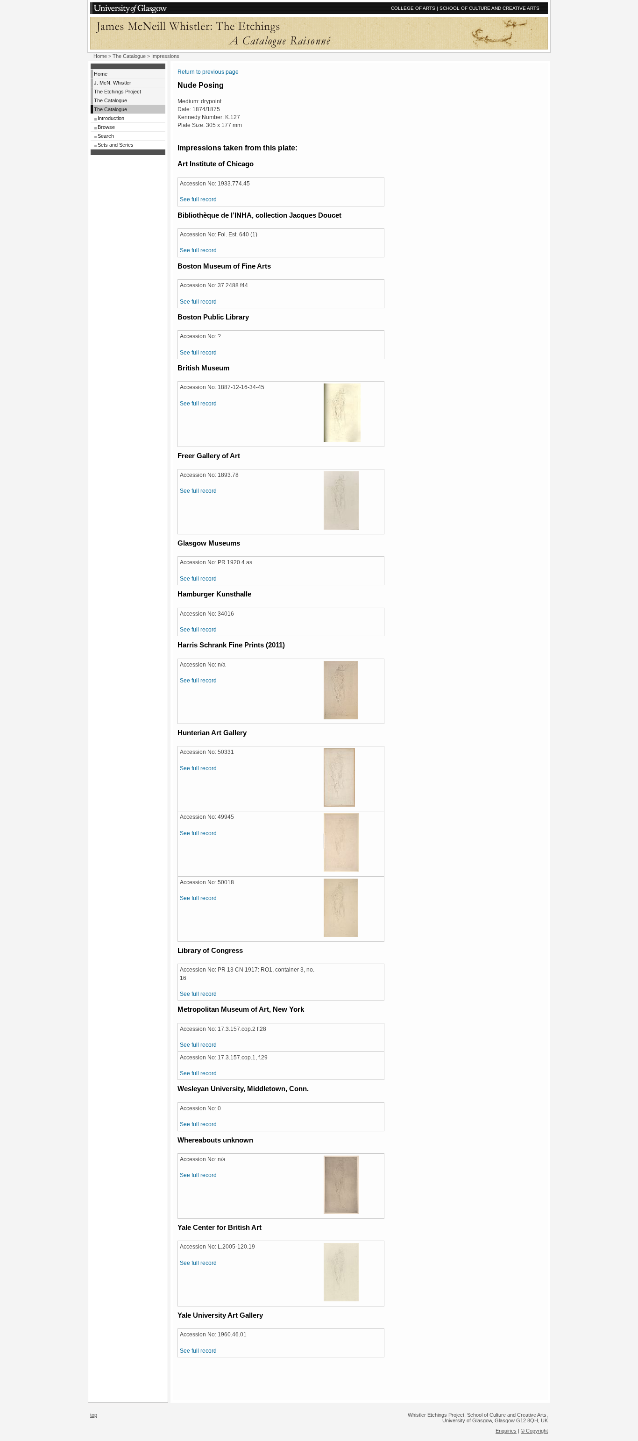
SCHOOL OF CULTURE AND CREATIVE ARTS (489, 8)
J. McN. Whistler (112, 82)
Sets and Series (116, 145)
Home (100, 56)
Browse (106, 127)
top (93, 1415)
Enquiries (506, 1431)
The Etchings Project (117, 91)
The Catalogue (129, 56)
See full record (198, 199)
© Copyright (534, 1431)
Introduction (111, 118)
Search (106, 136)
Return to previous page (208, 72)
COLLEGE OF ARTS (413, 8)
